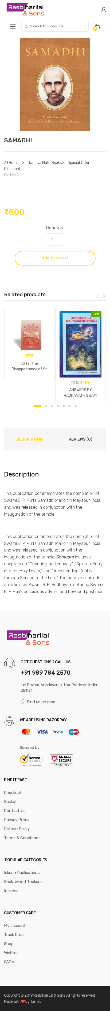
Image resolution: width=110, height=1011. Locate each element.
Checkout (13, 792)
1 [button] (37, 406)
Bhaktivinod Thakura (23, 881)
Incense (11, 890)
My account (15, 925)
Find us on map (41, 701)
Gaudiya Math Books (45, 162)
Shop (9, 943)
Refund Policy (17, 828)
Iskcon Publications (22, 872)
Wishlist (11, 952)
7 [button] (75, 406)
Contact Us (15, 810)
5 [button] (64, 406)
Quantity (55, 227)
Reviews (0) (80, 439)
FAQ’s (9, 961)
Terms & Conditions (22, 837)
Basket (10, 801)
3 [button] (52, 406)
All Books (11, 162)
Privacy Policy (16, 819)
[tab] (29, 439)
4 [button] (58, 406)
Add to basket (55, 258)
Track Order (14, 934)
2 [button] (46, 406)
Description (30, 439)
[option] (55, 84)
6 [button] (70, 406)
